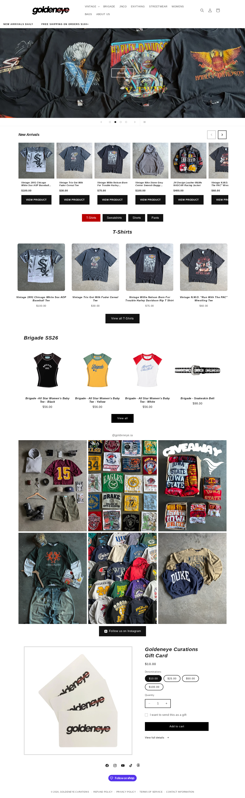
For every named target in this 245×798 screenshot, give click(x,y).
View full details (155, 737)
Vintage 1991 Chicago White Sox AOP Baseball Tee (35, 185)
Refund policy (103, 792)
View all (122, 418)
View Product (36, 199)
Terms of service (151, 792)
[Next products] (222, 134)
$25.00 (172, 678)
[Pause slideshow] (144, 122)
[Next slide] (135, 122)
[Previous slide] (101, 122)
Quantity (149, 695)
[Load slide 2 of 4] (115, 122)
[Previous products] (211, 134)
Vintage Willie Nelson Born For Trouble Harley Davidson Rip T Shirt (112, 185)
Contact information (180, 792)
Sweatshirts (114, 217)
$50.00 (190, 678)
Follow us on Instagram (125, 631)
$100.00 (154, 686)
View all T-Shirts (122, 318)
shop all (122, 72)
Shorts (137, 217)
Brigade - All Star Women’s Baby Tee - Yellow (97, 400)
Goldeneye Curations (74, 792)
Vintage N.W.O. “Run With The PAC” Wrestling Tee (225, 184)
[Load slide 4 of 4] (126, 122)
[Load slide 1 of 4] (110, 122)
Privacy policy (126, 792)
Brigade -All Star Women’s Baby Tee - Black (47, 400)
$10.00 (153, 678)
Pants (155, 217)
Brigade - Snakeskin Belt (198, 398)
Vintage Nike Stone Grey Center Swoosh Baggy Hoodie (149, 185)
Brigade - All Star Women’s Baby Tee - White (147, 400)
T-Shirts (91, 217)
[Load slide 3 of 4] (120, 122)
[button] (92, 6)
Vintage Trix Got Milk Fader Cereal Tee (71, 184)
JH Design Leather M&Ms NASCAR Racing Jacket (187, 184)
